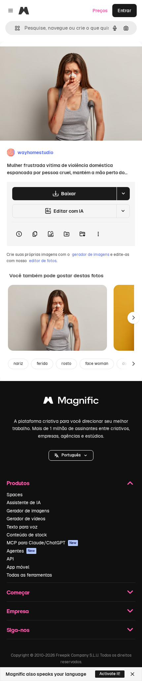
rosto (66, 363)
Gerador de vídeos (26, 519)
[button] (71, 455)
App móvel (18, 567)
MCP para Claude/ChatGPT (42, 543)
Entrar (124, 11)
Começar (18, 592)
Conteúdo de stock (27, 535)
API (10, 559)
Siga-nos (18, 629)
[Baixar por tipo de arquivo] (123, 193)
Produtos (18, 482)
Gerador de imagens (28, 511)
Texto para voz (22, 527)
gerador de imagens (90, 254)
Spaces (14, 495)
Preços (100, 11)
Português (71, 455)
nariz (18, 363)
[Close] (132, 674)
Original (42, 56)
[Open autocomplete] (15, 28)
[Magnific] (71, 402)
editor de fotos (42, 260)
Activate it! (109, 673)
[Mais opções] (98, 234)
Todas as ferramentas (29, 575)
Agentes (21, 551)
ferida (42, 363)
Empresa (18, 611)
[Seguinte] (133, 318)
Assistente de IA (24, 502)
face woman (96, 363)
